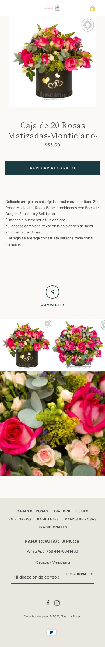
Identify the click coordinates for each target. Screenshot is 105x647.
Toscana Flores (70, 616)
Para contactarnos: (52, 541)
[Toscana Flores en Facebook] (48, 602)
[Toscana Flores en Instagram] (57, 602)
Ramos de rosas (81, 519)
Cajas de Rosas (32, 511)
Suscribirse (76, 574)
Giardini (62, 511)
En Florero (20, 519)
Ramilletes (48, 519)
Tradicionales (52, 527)
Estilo (82, 511)
